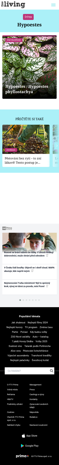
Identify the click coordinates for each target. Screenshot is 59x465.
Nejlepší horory (14, 327)
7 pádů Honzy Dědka (22, 341)
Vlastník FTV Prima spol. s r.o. (15, 418)
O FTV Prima (12, 384)
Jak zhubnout (18, 322)
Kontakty (33, 399)
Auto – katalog (40, 336)
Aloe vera (16, 350)
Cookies (10, 412)
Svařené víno (15, 346)
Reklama (11, 394)
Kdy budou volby (38, 332)
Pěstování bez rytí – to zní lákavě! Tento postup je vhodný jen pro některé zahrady (23, 160)
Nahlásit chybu (13, 425)
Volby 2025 (41, 341)
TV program (31, 327)
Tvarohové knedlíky (41, 355)
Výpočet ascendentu (18, 355)
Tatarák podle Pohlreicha (37, 346)
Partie (15, 332)
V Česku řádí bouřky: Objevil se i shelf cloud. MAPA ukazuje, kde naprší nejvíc (29, 269)
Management (35, 384)
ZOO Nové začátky (20, 336)
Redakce (33, 417)
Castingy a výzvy (37, 394)
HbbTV (10, 399)
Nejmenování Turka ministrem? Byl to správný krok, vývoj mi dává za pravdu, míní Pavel (27, 285)
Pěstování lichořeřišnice (35, 350)
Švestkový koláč (40, 360)
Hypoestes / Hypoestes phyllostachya (26, 89)
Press (32, 389)
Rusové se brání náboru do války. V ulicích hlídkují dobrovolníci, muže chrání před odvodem (28, 254)
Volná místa (12, 389)
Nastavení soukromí (38, 425)
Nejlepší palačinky (19, 360)
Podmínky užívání (14, 404)
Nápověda (34, 412)
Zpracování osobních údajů (39, 405)
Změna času (46, 327)
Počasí (24, 332)
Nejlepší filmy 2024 (38, 322)
